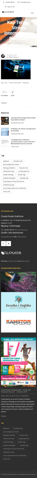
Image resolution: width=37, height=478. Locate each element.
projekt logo (22, 175)
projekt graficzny (24, 171)
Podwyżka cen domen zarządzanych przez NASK (23, 130)
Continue (3, 416)
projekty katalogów (9, 178)
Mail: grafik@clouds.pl (7, 237)
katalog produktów (9, 168)
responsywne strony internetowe (13, 181)
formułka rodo (18, 161)
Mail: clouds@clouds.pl (21, 230)
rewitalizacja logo (8, 185)
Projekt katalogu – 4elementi (19, 289)
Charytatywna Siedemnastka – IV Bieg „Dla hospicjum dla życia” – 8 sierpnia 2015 (16, 391)
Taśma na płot (12, 261)
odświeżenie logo (8, 171)
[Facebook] (3, 243)
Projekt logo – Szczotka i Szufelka (18, 309)
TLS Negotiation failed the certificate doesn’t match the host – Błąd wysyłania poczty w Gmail (23, 141)
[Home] (8, 13)
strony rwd (6, 191)
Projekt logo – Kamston (18, 329)
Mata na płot (25, 261)
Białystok (6, 161)
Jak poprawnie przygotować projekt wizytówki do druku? (23, 119)
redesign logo (24, 178)
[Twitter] (8, 243)
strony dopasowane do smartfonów (14, 188)
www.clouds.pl (21, 237)
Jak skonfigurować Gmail (11, 164)
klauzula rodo (23, 168)
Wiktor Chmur (13, 57)
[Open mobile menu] (33, 13)
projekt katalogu (8, 175)
